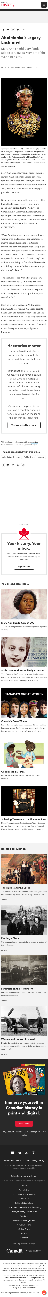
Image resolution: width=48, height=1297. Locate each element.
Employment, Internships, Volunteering (24, 1207)
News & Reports (24, 1225)
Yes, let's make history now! (24, 425)
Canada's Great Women (14, 721)
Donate (24, 1185)
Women (41, 457)
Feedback (24, 1216)
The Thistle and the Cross (15, 887)
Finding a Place (10, 938)
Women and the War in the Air (18, 1039)
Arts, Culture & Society (11, 457)
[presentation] (24, 604)
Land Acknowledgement (24, 1220)
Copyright (12, 1285)
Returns (24, 1233)
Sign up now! (24, 567)
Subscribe (26, 1124)
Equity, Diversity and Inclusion (24, 1212)
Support (24, 1238)
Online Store (24, 1229)
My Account (8, 1132)
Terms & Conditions (29, 1288)
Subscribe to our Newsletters (24, 1176)
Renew (19, 1132)
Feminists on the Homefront (17, 988)
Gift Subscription (32, 1132)
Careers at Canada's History (24, 1194)
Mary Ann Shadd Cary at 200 (17, 622)
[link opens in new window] (43, 1292)
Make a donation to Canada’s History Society (24, 1161)
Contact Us (24, 1198)
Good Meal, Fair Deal (13, 771)
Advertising (24, 1190)
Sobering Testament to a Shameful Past (23, 819)
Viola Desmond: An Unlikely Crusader (23, 670)
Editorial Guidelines (24, 1203)
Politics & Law (29, 457)
